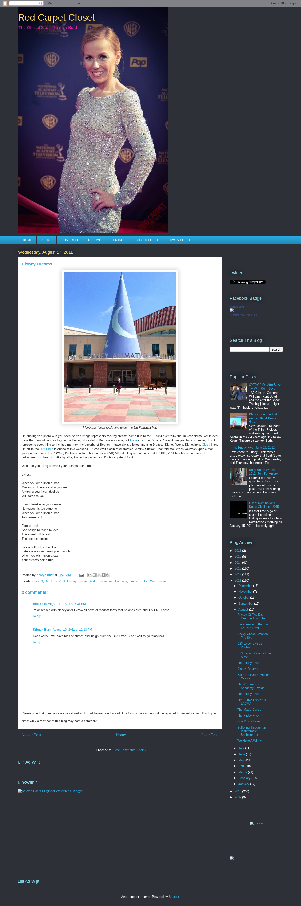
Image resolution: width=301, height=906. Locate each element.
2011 (238, 580)
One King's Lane (248, 721)
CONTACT (118, 240)
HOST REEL (70, 240)
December (245, 585)
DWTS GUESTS (181, 240)
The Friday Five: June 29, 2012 (253, 447)
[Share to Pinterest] (107, 575)
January (244, 784)
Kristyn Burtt (42, 629)
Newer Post (31, 735)
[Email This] (89, 575)
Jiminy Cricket (138, 581)
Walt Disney (158, 581)
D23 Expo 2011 (55, 581)
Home (121, 735)
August (243, 609)
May (241, 760)
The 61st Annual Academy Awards (251, 686)
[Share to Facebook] (103, 575)
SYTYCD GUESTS (148, 240)
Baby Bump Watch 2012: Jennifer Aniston (264, 471)
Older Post (209, 735)
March (243, 772)
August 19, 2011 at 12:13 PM (72, 629)
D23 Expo (46, 449)
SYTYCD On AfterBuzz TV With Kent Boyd (265, 386)
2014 (238, 562)
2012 (238, 574)
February (244, 778)
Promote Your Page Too (243, 314)
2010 (238, 791)
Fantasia (121, 581)
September (246, 603)
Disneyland (105, 581)
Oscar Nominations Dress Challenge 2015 (264, 504)
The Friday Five (248, 663)
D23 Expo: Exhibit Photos (249, 645)
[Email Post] (81, 575)
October (244, 597)
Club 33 (207, 444)
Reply (37, 616)
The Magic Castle (249, 709)
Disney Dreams (247, 668)
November (245, 591)
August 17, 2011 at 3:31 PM (67, 604)
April (242, 766)
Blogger (174, 896)
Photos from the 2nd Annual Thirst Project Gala (263, 418)
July (241, 748)
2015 (238, 556)
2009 (238, 797)
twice (133, 440)
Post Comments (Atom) (129, 750)
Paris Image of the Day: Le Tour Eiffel (253, 626)
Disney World (87, 581)
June (242, 754)
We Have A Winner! (250, 740)
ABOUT (46, 240)
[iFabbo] (256, 823)
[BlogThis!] (94, 575)
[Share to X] (98, 575)
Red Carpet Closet (56, 17)
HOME (27, 240)
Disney (71, 581)
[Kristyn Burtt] (232, 311)
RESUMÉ (94, 240)
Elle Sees (40, 604)
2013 (238, 568)
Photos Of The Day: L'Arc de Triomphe (251, 616)
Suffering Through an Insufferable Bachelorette (251, 731)
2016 (238, 550)
